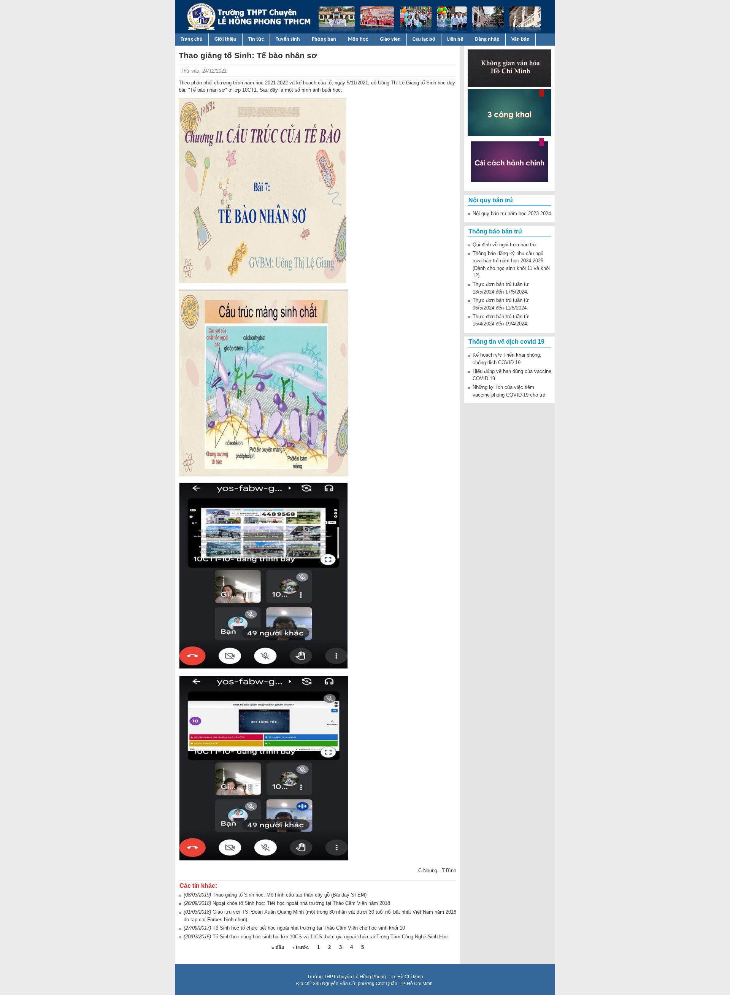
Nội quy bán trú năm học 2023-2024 (512, 213)
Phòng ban (324, 39)
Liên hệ (455, 39)
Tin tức (256, 39)
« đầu (277, 947)
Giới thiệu (225, 39)
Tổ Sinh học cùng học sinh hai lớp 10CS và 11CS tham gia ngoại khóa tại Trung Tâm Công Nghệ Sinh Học (330, 936)
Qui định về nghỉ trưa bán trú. (505, 245)
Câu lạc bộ (424, 39)
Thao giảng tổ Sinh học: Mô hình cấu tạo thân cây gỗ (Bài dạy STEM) (290, 895)
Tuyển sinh (288, 39)
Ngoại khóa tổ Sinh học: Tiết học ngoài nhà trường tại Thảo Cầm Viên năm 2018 (301, 903)
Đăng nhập (487, 39)
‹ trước (301, 947)
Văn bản (520, 39)
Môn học (358, 39)
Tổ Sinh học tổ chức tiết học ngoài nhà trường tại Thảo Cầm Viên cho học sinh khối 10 (309, 928)
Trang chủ (192, 39)
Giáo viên (390, 39)
